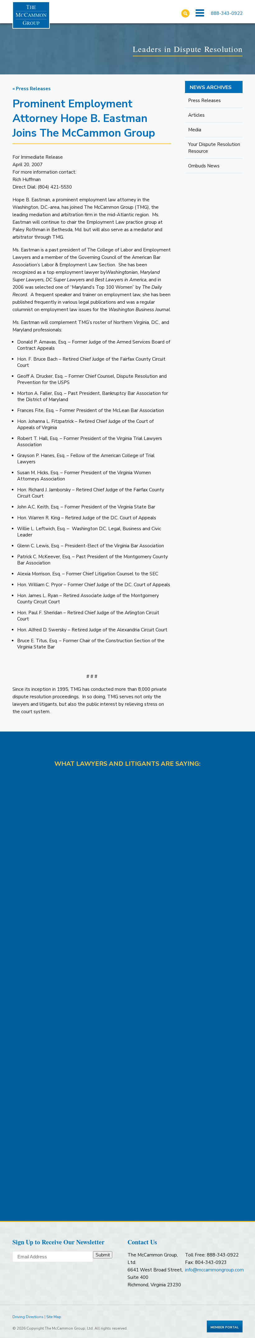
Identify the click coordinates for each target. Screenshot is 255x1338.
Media (194, 130)
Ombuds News (204, 166)
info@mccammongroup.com (214, 1270)
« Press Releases (31, 89)
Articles (196, 115)
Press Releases (204, 100)
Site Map (53, 1316)
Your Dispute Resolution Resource (214, 147)
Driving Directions (28, 1316)
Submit (102, 1254)
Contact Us (142, 1242)
